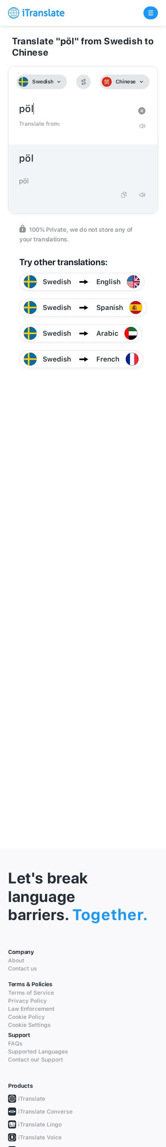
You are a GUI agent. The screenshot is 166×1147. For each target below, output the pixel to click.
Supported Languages (38, 1051)
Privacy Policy (27, 1000)
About (16, 960)
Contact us (22, 968)
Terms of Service (31, 992)
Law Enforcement (31, 1009)
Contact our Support (35, 1059)
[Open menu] (150, 12)
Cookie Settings (29, 1025)
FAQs (15, 1043)
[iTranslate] (36, 13)
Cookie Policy (26, 1017)
